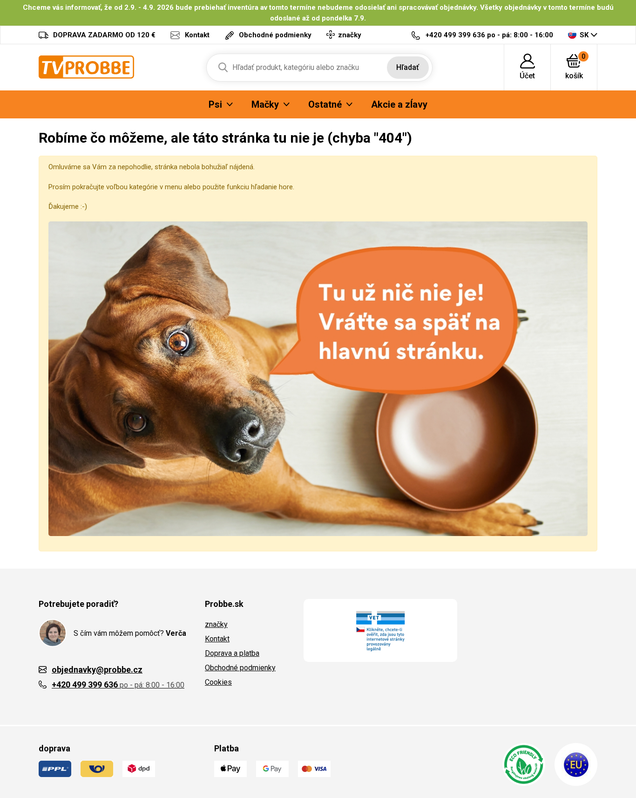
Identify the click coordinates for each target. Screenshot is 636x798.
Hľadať (407, 67)
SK (584, 35)
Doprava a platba (232, 653)
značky (216, 624)
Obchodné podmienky (240, 667)
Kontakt (217, 638)
